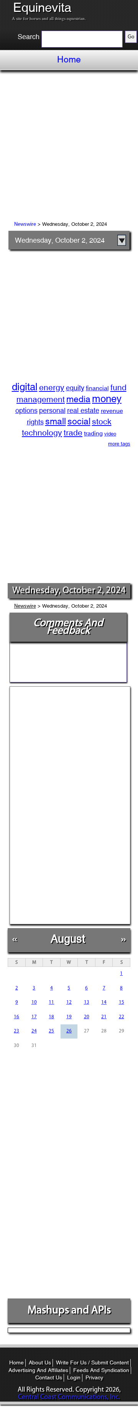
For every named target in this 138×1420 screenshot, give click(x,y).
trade (73, 432)
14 (104, 1002)
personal (52, 410)
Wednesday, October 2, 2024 (60, 240)
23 (16, 1031)
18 (51, 1016)
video (110, 434)
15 (121, 1002)
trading (93, 433)
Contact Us (48, 1377)
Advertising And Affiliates (38, 1370)
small (55, 421)
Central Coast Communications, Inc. (69, 1397)
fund (118, 387)
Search (28, 37)
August (68, 938)
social (78, 421)
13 (86, 1002)
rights (35, 422)
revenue (112, 411)
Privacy (94, 1377)
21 (104, 1016)
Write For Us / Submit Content (92, 1362)
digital (25, 387)
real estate (83, 410)
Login (73, 1377)
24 (34, 1031)
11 (51, 1002)
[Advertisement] (69, 147)
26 (69, 1031)
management (40, 399)
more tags (119, 444)
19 (69, 1016)
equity (75, 388)
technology (42, 432)
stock (102, 421)
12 (69, 1002)
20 (86, 1016)
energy (51, 387)
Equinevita (42, 8)
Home (69, 59)
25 (51, 1031)
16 (16, 1016)
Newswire (25, 224)
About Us (40, 1362)
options (26, 410)
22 (121, 1016)
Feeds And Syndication (101, 1370)
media (78, 399)
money (107, 398)
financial (97, 388)
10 (34, 1002)
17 (34, 1016)
